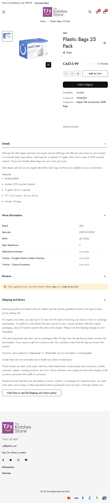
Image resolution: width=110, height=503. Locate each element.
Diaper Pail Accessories (88, 102)
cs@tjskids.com (9, 446)
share (69, 52)
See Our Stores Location (14, 452)
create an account (70, 286)
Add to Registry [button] (85, 84)
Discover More (42, 2)
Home (43, 21)
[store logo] (55, 12)
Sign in (55, 286)
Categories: (68, 102)
